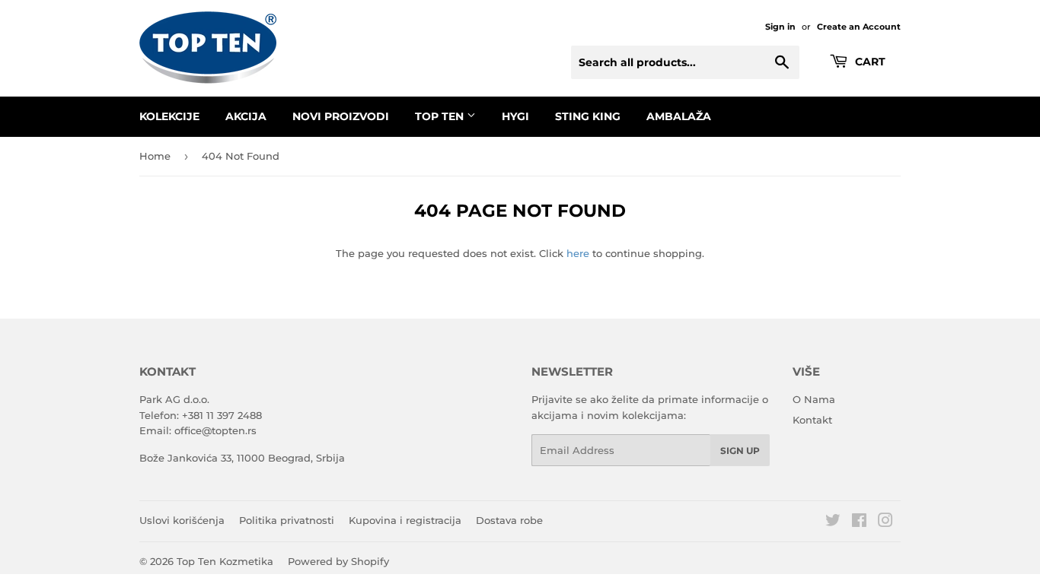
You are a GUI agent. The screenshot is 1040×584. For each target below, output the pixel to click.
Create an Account (859, 26)
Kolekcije (169, 116)
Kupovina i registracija (405, 520)
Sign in (780, 26)
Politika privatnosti (286, 520)
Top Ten (441, 116)
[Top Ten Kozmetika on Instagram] (885, 522)
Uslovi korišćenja (182, 520)
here (577, 253)
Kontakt (812, 420)
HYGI (515, 116)
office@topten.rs (215, 430)
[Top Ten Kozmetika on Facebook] (859, 522)
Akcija (245, 116)
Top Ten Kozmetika (225, 561)
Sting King (587, 116)
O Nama (814, 399)
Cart (868, 61)
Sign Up (740, 450)
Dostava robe (509, 520)
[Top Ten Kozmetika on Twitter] (833, 522)
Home (155, 156)
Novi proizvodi (340, 116)
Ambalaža (678, 116)
